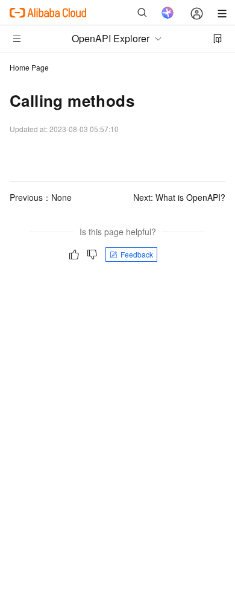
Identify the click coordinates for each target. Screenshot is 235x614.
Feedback (137, 254)
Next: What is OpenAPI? (179, 197)
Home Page (29, 67)
